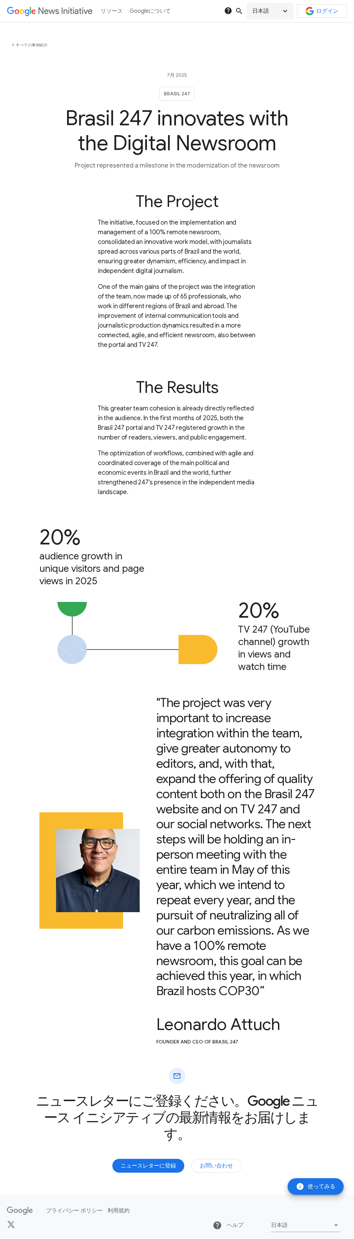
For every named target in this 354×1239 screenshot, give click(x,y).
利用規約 (119, 1210)
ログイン (327, 11)
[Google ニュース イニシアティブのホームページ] (49, 11)
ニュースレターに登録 (148, 1165)
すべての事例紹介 (32, 44)
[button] (270, 11)
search (239, 11)
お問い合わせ (216, 1165)
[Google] (20, 1211)
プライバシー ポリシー (74, 1210)
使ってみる (315, 1186)
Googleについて (150, 11)
